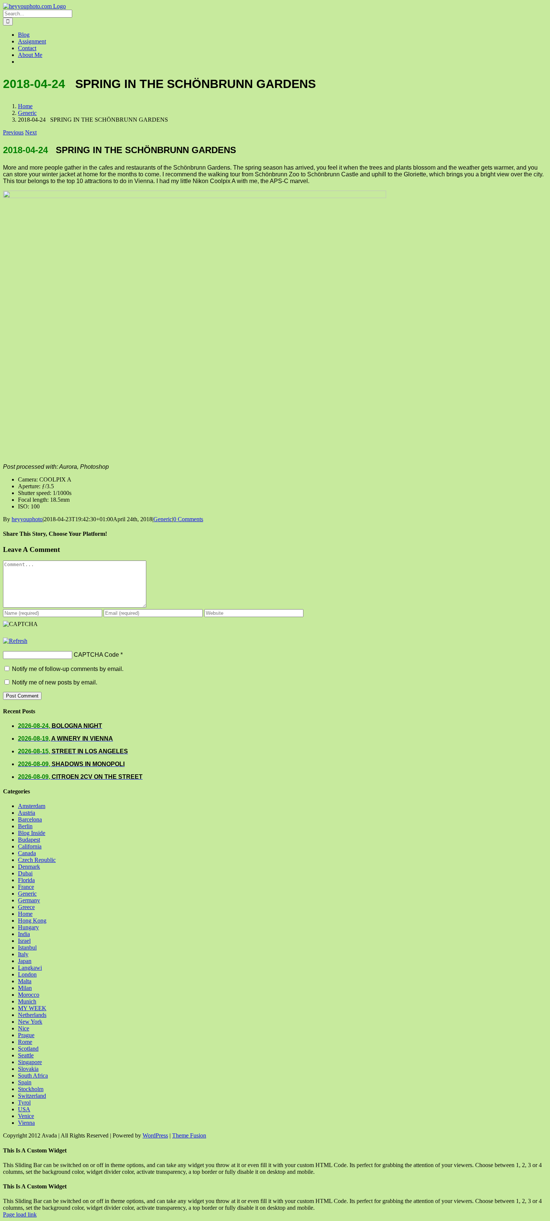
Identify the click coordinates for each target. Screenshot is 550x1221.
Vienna (26, 1123)
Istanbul (27, 947)
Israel (24, 941)
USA (24, 1109)
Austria (26, 813)
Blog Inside (31, 833)
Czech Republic (37, 860)
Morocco (28, 994)
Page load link (20, 1214)
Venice (26, 1116)
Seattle (26, 1055)
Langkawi (30, 968)
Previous (13, 132)
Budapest (29, 839)
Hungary (28, 927)
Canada (27, 853)
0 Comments (188, 519)
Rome (25, 1042)
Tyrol (24, 1102)
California (30, 846)
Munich (27, 1001)
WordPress (155, 1135)
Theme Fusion (189, 1135)
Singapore (30, 1062)
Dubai (25, 873)
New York (30, 1021)
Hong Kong (32, 920)
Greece (26, 907)
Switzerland (32, 1096)
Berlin (25, 826)
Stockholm (30, 1089)
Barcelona (30, 819)
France (26, 887)
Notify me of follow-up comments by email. (67, 669)
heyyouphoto (27, 519)
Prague (26, 1035)
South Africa (33, 1075)
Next (31, 132)
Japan (24, 961)
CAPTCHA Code (96, 654)
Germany (29, 900)
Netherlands (32, 1015)
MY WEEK (32, 1008)
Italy (23, 954)
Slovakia (28, 1069)
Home (25, 914)
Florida (26, 880)
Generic (162, 519)
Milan (25, 988)
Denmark (29, 866)
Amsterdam (31, 806)
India (24, 934)
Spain (24, 1082)
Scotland (28, 1048)
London (27, 974)
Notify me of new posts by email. (54, 682)
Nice (23, 1028)
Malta (24, 981)
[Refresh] (15, 641)
